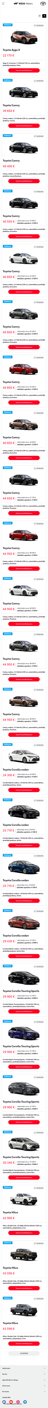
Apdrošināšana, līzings (10, 1380)
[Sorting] (40, 16)
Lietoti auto (6, 1368)
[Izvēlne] (3, 3)
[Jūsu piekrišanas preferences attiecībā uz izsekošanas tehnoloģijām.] (13, 1404)
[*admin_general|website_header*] (43, 4)
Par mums (5, 1391)
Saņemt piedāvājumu (24, 70)
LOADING (24, 1353)
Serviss (4, 1374)
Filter (44, 16)
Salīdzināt (40, 25)
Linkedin (25, 1402)
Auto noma (6, 1386)
